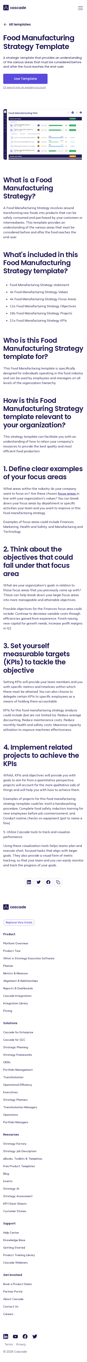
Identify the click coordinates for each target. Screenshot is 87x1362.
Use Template (25, 78)
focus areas (67, 493)
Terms (9, 1344)
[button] (80, 8)
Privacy (21, 1344)
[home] (15, 8)
